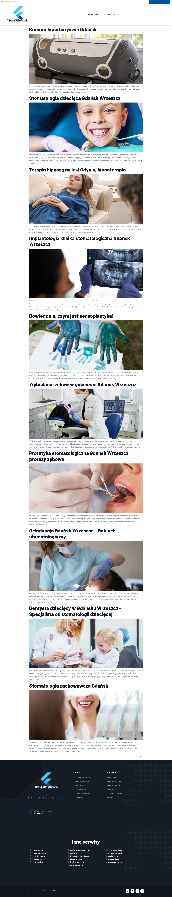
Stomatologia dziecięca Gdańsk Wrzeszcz (75, 98)
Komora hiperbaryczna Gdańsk (63, 29)
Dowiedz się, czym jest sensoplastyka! (71, 316)
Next (140, 756)
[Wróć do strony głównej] (18, 14)
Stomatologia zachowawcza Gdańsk (68, 686)
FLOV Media (55, 891)
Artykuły (117, 14)
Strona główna (93, 14)
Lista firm (106, 14)
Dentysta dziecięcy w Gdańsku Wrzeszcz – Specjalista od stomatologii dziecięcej (75, 611)
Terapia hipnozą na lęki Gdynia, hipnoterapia (77, 169)
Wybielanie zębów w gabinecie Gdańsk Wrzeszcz (82, 384)
